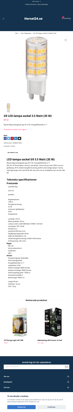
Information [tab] (13, 152)
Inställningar (52, 407)
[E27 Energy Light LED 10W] (19, 322)
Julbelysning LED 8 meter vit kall (50, 340)
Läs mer (7, 387)
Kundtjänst (8, 382)
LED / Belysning (26, 33)
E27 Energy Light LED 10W (13, 340)
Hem (16, 33)
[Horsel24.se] (33, 18)
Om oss (6, 376)
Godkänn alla (21, 407)
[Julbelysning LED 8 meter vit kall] (53, 322)
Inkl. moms (35, 1)
